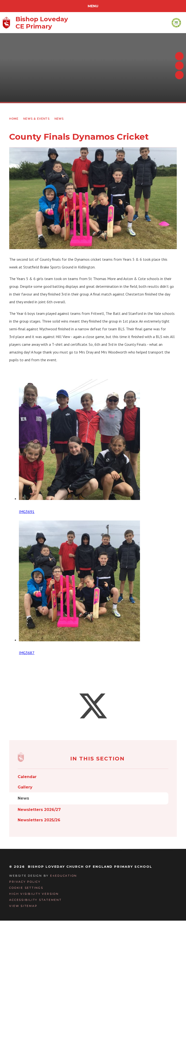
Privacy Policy (25, 881)
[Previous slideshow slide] (179, 56)
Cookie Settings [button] (26, 887)
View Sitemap (23, 906)
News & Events (36, 118)
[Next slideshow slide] (179, 65)
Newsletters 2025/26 (39, 820)
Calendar (27, 776)
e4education (63, 875)
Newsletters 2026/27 (39, 809)
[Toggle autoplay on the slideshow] (179, 75)
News (59, 118)
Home (13, 118)
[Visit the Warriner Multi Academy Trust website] (176, 22)
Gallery (25, 787)
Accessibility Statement (35, 900)
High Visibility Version (34, 894)
